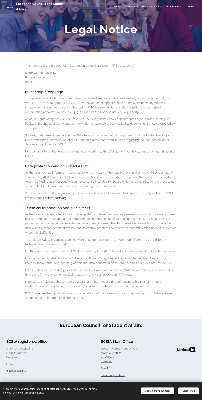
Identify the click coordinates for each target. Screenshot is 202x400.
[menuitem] (118, 6)
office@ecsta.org (56, 198)
